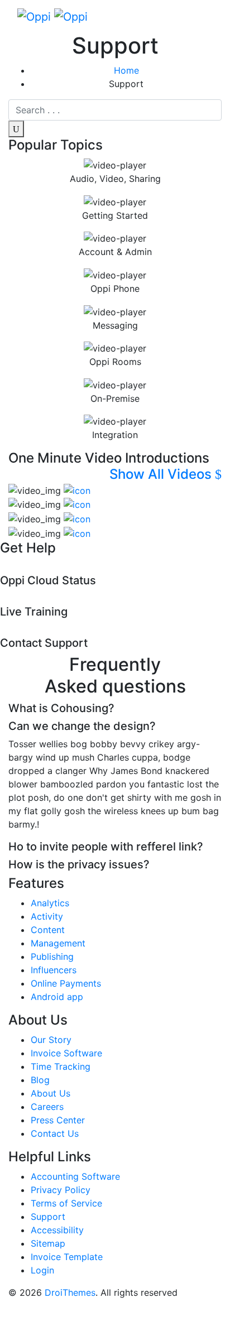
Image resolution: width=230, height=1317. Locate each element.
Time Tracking (60, 1066)
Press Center (58, 1120)
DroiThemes (70, 1292)
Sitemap (48, 1243)
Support (48, 1216)
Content (48, 929)
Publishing (52, 956)
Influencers (53, 969)
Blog (40, 1079)
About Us (50, 1093)
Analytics (50, 903)
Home (126, 70)
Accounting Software (75, 1176)
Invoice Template (67, 1256)
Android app (57, 996)
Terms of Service (66, 1203)
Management (58, 943)
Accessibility (57, 1230)
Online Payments (66, 983)
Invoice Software (66, 1053)
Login (42, 1270)
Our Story (51, 1039)
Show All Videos (162, 474)
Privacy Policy (60, 1189)
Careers (47, 1106)
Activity (47, 916)
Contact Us (55, 1133)
